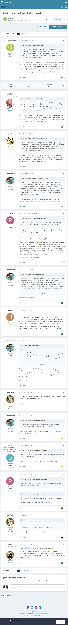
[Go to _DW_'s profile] (10, 141)
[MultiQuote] (20, 77)
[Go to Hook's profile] (10, 555)
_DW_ (10, 134)
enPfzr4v (10, 392)
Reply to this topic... (18, 587)
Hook (10, 544)
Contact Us (34, 611)
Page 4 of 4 (25, 34)
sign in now (41, 580)
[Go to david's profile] (10, 458)
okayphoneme (10, 40)
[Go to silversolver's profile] (10, 181)
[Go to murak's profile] (5, 19)
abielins (39, 420)
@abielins (27, 548)
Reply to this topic (58, 26)
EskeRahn (10, 94)
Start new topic (41, 26)
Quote (24, 77)
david (10, 445)
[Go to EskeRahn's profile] (10, 103)
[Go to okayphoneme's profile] (10, 48)
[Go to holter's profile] (10, 317)
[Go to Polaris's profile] (10, 220)
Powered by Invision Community (34, 615)
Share (48, 19)
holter (10, 310)
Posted (26, 40)
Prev (7, 34)
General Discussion (26, 20)
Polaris (10, 213)
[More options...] (63, 41)
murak (12, 18)
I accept (61, 622)
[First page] (3, 34)
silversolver (40, 45)
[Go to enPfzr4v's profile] (10, 399)
